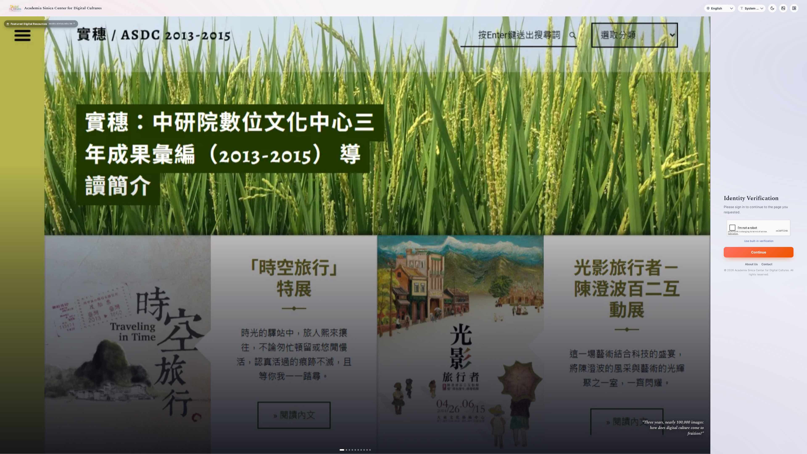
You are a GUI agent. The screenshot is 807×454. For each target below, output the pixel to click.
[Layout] (794, 8)
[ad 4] (350, 450)
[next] (702, 235)
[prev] (7, 235)
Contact (766, 264)
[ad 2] (344, 450)
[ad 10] (368, 450)
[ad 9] (365, 450)
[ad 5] (353, 450)
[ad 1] (342, 450)
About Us (751, 264)
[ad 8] (362, 450)
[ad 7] (359, 450)
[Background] (783, 8)
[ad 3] (347, 450)
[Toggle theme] (772, 8)
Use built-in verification (758, 241)
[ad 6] (356, 450)
